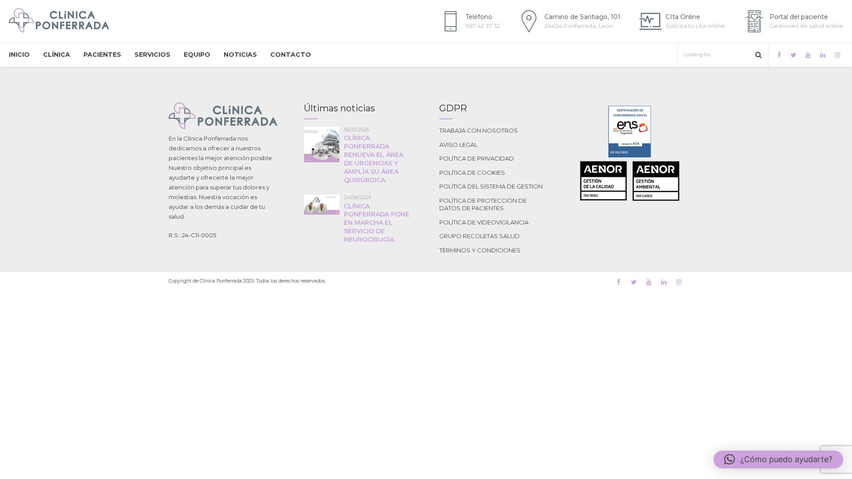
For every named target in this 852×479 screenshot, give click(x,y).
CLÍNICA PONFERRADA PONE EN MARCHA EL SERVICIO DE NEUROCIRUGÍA (377, 223)
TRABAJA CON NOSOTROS (478, 130)
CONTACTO (290, 55)
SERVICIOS (152, 55)
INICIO (19, 55)
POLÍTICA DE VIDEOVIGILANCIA (484, 222)
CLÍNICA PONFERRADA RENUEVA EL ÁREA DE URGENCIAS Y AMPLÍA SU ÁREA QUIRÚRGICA (373, 159)
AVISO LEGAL (458, 144)
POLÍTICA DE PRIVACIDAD (476, 158)
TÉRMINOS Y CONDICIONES (480, 250)
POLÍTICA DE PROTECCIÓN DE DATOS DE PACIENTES (483, 204)
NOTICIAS (240, 55)
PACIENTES (102, 55)
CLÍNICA (56, 55)
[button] (778, 459)
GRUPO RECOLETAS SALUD (479, 236)
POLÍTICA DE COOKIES (472, 172)
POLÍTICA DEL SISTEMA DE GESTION (491, 186)
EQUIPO (197, 55)
